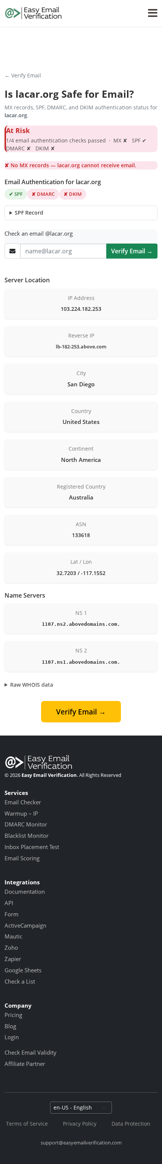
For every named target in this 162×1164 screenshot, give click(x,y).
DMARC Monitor (26, 824)
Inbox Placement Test (32, 847)
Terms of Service (27, 1123)
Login (12, 1037)
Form (11, 914)
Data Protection (131, 1123)
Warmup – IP (21, 813)
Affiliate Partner (25, 1063)
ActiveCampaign (25, 925)
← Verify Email (23, 75)
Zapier (13, 959)
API (9, 903)
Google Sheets (23, 970)
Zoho (11, 947)
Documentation (25, 891)
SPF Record (29, 212)
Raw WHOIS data (31, 684)
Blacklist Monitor (27, 835)
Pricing (13, 1015)
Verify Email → (132, 251)
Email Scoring (22, 858)
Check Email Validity (31, 1052)
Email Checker (23, 802)
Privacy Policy (79, 1123)
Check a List (20, 981)
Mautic (13, 936)
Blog (10, 1026)
